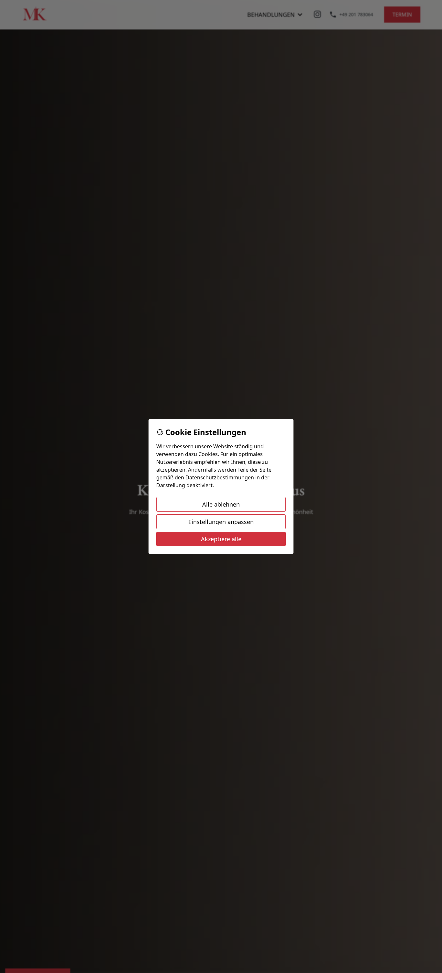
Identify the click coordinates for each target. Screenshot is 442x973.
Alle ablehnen (221, 504)
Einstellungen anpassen (221, 522)
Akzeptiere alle (221, 539)
